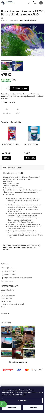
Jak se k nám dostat (8, 296)
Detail (6, 158)
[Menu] (41, 3)
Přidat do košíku (21, 88)
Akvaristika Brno (6, 301)
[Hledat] (29, 3)
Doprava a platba (6, 298)
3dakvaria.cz (8, 281)
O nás (3, 307)
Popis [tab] (5, 167)
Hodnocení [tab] (12, 167)
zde (24, 395)
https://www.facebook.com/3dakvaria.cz (18, 278)
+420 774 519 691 (10, 271)
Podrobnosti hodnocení (28, 20)
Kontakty (4, 293)
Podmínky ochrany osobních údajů (12, 304)
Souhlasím (33, 407)
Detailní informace (7, 102)
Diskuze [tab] (19, 167)
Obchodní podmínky (8, 290)
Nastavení (22, 400)
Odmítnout (11, 407)
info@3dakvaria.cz (10, 268)
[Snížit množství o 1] (9, 89)
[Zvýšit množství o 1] (9, 87)
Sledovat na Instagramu (19, 362)
